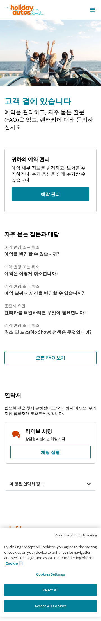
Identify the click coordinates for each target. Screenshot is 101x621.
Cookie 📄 (14, 563)
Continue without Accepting (76, 535)
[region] (50, 572)
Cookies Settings (50, 574)
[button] (92, 10)
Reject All (50, 590)
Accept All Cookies (50, 605)
